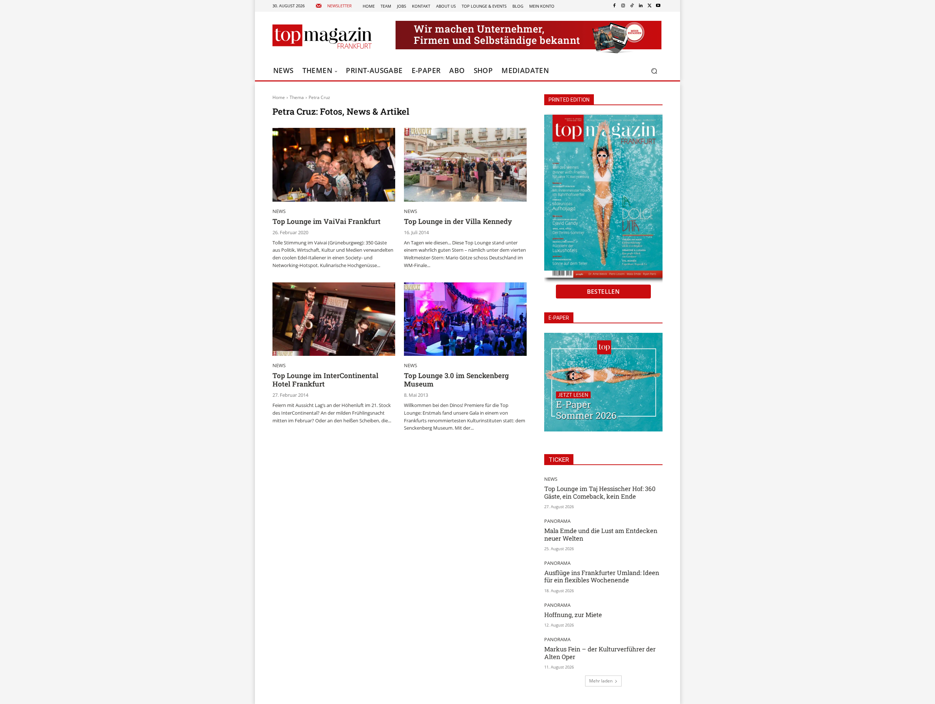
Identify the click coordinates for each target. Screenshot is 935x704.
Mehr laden (600, 681)
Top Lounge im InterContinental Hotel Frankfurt (325, 379)
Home (278, 97)
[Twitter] (649, 5)
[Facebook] (614, 5)
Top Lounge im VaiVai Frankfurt (326, 221)
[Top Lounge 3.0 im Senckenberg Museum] (465, 319)
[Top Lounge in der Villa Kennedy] (465, 165)
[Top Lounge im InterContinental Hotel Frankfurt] (333, 319)
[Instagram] (623, 5)
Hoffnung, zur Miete (573, 614)
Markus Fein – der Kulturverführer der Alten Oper (600, 653)
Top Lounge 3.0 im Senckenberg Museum (456, 379)
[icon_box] (334, 6)
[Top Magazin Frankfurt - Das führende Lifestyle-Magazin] (322, 36)
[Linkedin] (640, 5)
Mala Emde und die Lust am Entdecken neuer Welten (600, 534)
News (279, 211)
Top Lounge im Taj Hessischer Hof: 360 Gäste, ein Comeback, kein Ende (600, 492)
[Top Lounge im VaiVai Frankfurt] (333, 165)
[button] (654, 71)
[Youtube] (658, 5)
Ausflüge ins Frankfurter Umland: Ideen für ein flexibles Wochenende (601, 576)
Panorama (557, 521)
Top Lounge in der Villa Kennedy (458, 221)
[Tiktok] (631, 5)
